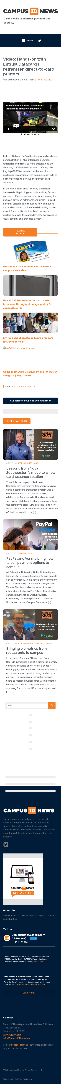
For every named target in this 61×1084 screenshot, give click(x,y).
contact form (18, 1045)
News (30, 553)
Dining (49, 643)
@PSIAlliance (37, 962)
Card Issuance (45, 80)
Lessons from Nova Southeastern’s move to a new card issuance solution (30, 472)
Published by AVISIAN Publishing (17, 1079)
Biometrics (40, 643)
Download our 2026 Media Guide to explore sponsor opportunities (29, 917)
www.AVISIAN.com (12, 1035)
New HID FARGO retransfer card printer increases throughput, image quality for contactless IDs (28, 304)
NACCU (36, 463)
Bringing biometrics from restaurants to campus (26, 650)
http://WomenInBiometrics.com (31, 984)
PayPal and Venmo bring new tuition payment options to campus (29, 562)
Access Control (26, 643)
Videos (31, 386)
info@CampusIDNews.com (16, 1038)
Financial (22, 553)
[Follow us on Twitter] (39, 40)
